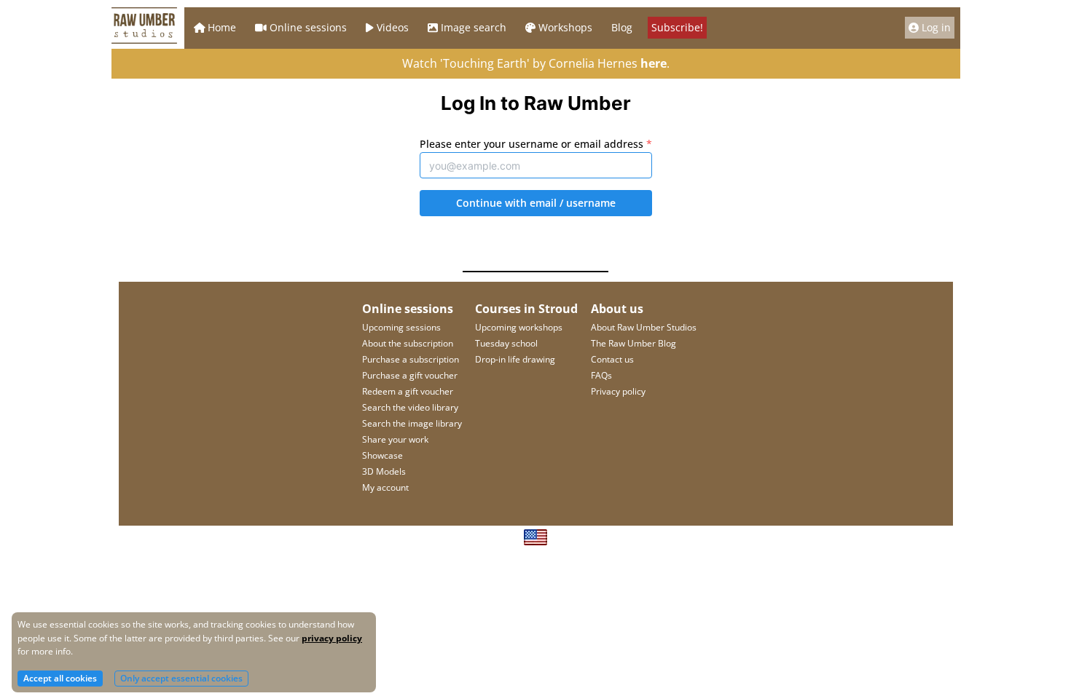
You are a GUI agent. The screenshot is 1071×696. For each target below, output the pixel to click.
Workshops (565, 27)
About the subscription (407, 343)
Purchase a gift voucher (410, 375)
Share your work (395, 439)
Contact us (612, 359)
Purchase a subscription (410, 359)
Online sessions (308, 27)
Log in (936, 27)
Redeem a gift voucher (407, 391)
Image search (473, 27)
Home (222, 27)
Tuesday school (506, 343)
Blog (621, 27)
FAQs (601, 375)
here (653, 63)
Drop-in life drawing (515, 359)
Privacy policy (618, 391)
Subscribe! (677, 27)
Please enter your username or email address (536, 144)
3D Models (384, 471)
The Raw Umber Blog (633, 343)
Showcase (382, 455)
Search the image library (412, 423)
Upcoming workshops (518, 327)
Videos (393, 27)
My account (385, 487)
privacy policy (332, 638)
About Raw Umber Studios (644, 327)
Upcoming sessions (401, 327)
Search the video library (410, 407)
